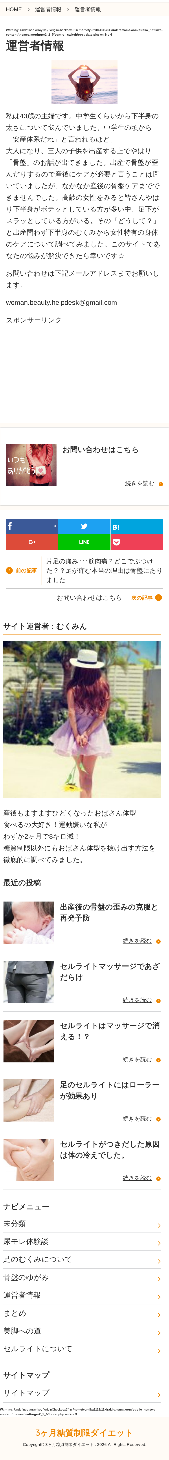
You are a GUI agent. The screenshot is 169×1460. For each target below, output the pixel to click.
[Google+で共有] (32, 542)
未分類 (14, 1224)
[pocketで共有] (137, 542)
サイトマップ (26, 1393)
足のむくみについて (37, 1259)
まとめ (14, 1313)
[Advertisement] (39, 376)
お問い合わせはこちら (100, 449)
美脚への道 (22, 1331)
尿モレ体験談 (26, 1241)
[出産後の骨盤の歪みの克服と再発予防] (28, 923)
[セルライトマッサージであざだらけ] (28, 982)
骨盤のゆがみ (26, 1277)
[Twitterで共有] (84, 526)
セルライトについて (38, 1349)
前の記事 (26, 570)
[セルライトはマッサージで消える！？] (28, 1041)
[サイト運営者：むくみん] (81, 720)
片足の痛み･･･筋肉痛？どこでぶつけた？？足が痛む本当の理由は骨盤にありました (104, 571)
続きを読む (139, 483)
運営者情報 (22, 1295)
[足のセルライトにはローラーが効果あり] (28, 1100)
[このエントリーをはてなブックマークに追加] (137, 526)
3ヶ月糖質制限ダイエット (84, 1432)
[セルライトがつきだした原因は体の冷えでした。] (28, 1160)
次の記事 (142, 598)
